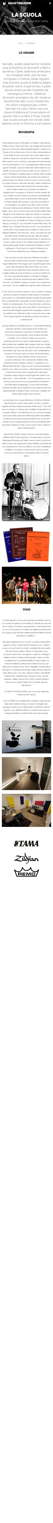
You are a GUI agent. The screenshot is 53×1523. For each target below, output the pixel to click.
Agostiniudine (19, 3)
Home (20, 43)
